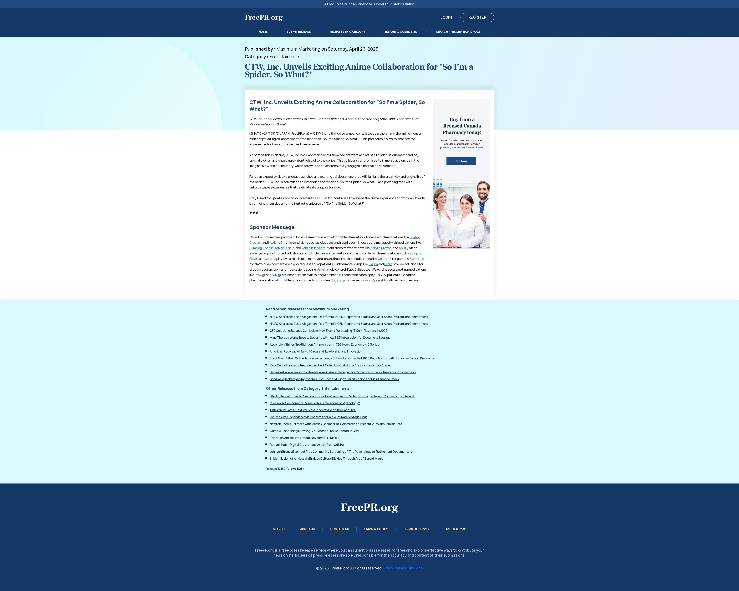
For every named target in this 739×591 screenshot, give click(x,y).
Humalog (255, 248)
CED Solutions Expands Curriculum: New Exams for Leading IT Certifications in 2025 (328, 331)
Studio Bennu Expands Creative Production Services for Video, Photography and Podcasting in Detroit (342, 396)
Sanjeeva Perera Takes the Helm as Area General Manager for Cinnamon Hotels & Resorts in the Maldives (343, 372)
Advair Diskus (284, 248)
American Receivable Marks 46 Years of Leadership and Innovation (316, 351)
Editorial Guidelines (401, 32)
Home (263, 32)
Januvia (322, 269)
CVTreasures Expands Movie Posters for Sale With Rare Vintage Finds (318, 417)
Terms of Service (417, 529)
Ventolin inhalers (313, 248)
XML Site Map (456, 529)
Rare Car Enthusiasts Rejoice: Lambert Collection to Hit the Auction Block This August (331, 365)
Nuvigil (276, 275)
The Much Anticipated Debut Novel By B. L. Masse (304, 438)
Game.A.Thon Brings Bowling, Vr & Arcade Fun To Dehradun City (314, 431)
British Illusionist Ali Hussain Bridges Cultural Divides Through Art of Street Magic (326, 459)
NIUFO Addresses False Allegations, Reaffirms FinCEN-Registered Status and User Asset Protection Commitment (349, 317)
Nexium (273, 242)
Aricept (377, 280)
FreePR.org (264, 17)
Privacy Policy (376, 529)
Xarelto (270, 259)
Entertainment (285, 57)
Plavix (253, 259)
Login (446, 17)
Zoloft (375, 248)
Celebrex (384, 259)
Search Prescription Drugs (458, 32)
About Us (307, 529)
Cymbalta (338, 280)
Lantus (268, 248)
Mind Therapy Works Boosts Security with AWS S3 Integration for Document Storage (330, 338)
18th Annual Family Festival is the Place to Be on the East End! (313, 410)
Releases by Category (347, 32)
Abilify (403, 248)
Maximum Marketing (298, 49)
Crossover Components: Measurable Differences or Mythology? (315, 403)
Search (279, 529)
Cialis (388, 264)
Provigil (260, 275)
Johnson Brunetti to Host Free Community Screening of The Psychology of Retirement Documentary (341, 452)
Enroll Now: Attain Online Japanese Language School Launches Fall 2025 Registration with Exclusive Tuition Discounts (352, 358)
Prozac (386, 248)
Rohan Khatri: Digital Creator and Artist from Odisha (307, 445)
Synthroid (417, 259)
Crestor (255, 242)
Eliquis (416, 253)
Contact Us (339, 529)
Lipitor (414, 237)
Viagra (373, 264)
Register (477, 17)
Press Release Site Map (403, 568)
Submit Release (299, 32)
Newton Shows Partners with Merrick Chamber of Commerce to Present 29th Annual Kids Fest (336, 424)
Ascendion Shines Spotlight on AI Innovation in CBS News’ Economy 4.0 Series (324, 345)
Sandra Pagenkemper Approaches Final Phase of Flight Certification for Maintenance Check (334, 379)
